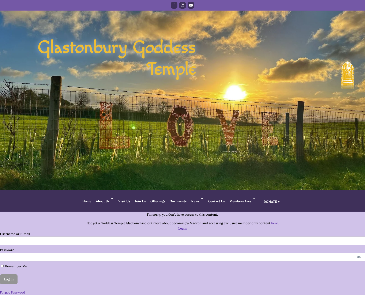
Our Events (178, 201)
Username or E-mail (15, 234)
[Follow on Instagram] (182, 5)
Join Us (140, 201)
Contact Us (216, 201)
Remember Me (15, 266)
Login (182, 228)
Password (7, 250)
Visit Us (124, 201)
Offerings (157, 201)
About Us (102, 201)
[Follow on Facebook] (174, 5)
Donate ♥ (272, 202)
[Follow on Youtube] (191, 5)
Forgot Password (12, 292)
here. (275, 223)
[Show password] (359, 257)
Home (86, 201)
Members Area (240, 201)
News (195, 201)
